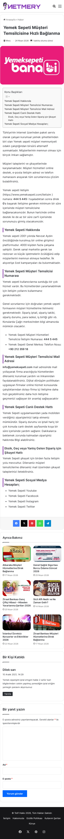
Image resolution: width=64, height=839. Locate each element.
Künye (32, 823)
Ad (5, 764)
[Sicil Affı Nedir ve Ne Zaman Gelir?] (47, 588)
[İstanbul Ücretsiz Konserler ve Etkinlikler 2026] (17, 622)
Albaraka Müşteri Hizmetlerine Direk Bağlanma (13, 568)
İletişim (6, 818)
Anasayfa (10, 19)
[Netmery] (22, 6)
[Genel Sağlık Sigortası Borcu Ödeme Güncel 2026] (47, 554)
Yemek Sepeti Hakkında (17, 101)
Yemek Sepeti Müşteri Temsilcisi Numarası (28, 105)
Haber (21, 19)
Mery (8, 40)
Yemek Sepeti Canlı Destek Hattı (22, 113)
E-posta (7, 778)
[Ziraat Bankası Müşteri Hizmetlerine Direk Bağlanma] (47, 622)
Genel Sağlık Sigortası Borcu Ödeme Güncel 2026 (45, 568)
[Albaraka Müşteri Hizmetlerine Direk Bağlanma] (17, 554)
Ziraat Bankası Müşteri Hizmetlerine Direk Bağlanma (45, 636)
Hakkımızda (18, 818)
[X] (24, 523)
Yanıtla (7, 694)
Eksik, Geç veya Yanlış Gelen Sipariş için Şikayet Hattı (32, 118)
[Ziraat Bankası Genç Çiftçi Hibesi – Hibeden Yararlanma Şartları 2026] (17, 588)
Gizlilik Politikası (34, 818)
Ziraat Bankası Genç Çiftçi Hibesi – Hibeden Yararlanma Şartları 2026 (17, 602)
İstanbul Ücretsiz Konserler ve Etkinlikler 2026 (15, 636)
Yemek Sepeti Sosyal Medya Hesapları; (26, 123)
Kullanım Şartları (53, 818)
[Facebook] (16, 523)
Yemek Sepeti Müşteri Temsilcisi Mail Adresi (29, 109)
